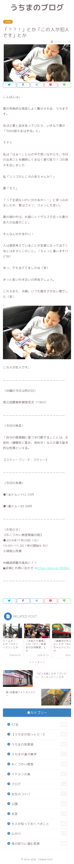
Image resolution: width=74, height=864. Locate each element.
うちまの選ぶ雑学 (38, 754)
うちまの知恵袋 (38, 744)
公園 (38, 804)
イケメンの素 (38, 774)
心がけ (38, 834)
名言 (38, 814)
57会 (38, 725)
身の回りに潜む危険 (38, 844)
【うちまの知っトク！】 (38, 734)
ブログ (8, 21)
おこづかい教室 (38, 764)
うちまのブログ (37, 7)
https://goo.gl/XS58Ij (53, 568)
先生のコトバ (38, 794)
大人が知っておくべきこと (38, 824)
